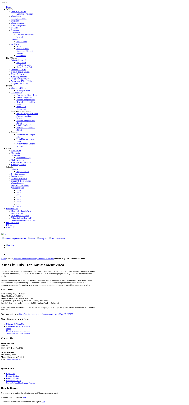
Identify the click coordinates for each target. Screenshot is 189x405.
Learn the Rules (12, 378)
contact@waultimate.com (13, 359)
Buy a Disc (10, 374)
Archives (17, 259)
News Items (49, 259)
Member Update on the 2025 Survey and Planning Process (18, 332)
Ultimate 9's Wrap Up (15, 324)
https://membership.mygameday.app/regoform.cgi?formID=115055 (46, 314)
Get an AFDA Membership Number (20, 383)
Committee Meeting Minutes (32, 259)
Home (3, 259)
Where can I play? (13, 380)
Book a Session (12, 376)
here (24, 397)
